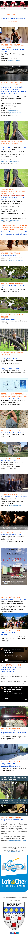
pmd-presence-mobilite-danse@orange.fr (11, 161)
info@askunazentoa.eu (15, 505)
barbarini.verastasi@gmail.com (15, 260)
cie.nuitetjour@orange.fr (14, 60)
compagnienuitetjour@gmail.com (17, 840)
